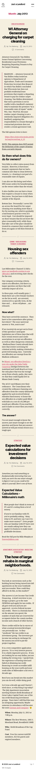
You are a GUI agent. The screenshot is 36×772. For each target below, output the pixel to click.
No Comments (19, 466)
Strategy (18, 440)
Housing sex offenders (18, 251)
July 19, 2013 (27, 258)
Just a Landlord (18, 4)
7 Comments (19, 261)
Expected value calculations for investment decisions (17, 451)
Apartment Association (13, 549)
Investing (29, 549)
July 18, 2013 (27, 463)
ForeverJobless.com (10, 539)
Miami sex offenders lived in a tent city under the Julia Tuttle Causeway (16, 364)
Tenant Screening (18, 244)
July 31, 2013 (27, 46)
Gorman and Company (18, 708)
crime (12, 241)
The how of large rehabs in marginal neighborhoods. (18, 561)
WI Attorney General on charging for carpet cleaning (18, 35)
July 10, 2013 (27, 570)
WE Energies (6, 768)
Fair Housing (21, 241)
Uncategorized (18, 24)
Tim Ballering (13, 46)
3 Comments (19, 50)
